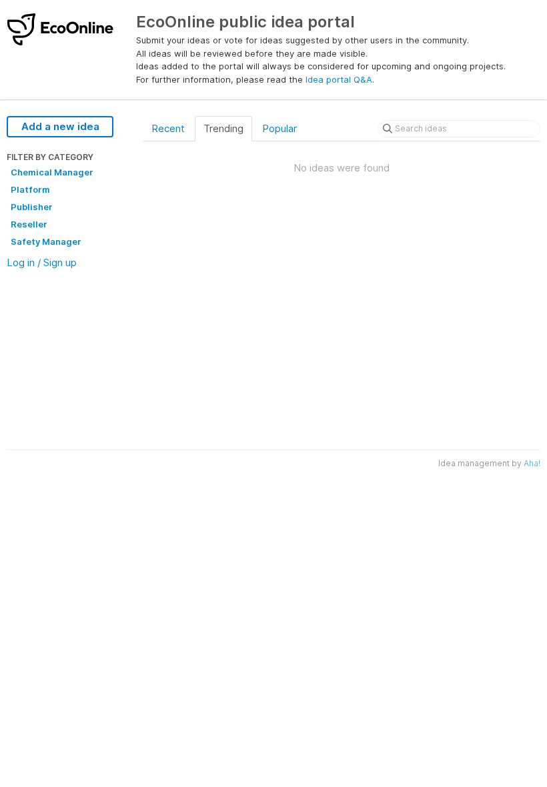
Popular (279, 128)
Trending (223, 128)
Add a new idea (60, 126)
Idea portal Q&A (339, 79)
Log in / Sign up (42, 262)
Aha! (532, 463)
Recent (168, 128)
